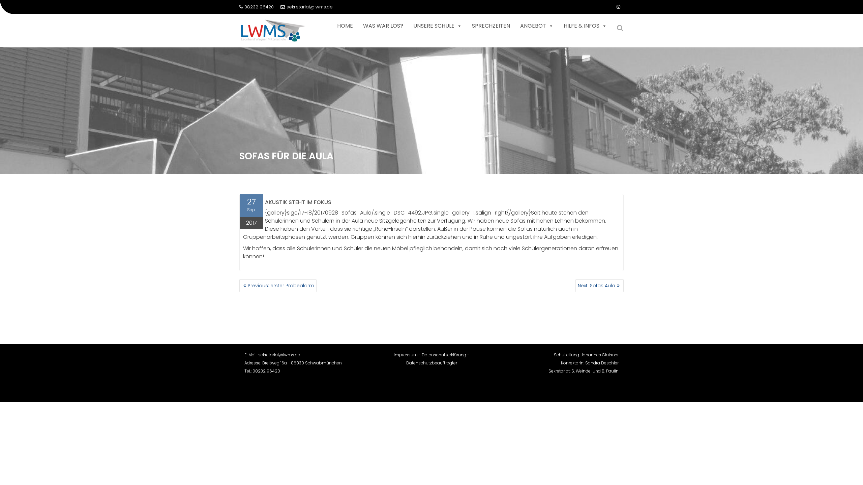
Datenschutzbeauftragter (431, 363)
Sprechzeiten (491, 26)
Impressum (406, 355)
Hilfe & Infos (581, 26)
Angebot (533, 26)
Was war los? (383, 26)
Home (345, 26)
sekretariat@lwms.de (310, 7)
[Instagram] (618, 7)
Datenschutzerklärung (444, 355)
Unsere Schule (433, 26)
